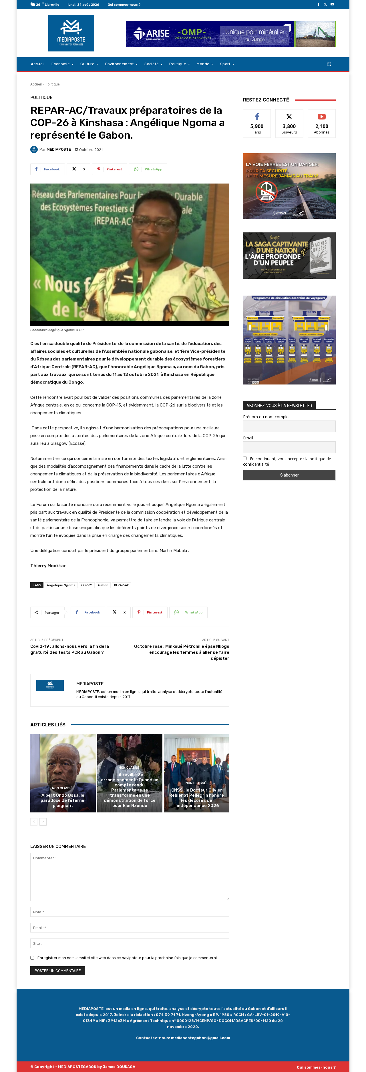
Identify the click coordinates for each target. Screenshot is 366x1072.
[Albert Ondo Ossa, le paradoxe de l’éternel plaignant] (63, 773)
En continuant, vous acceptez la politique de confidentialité (287, 461)
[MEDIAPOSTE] (34, 149)
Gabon (103, 585)
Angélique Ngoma (61, 585)
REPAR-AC (121, 585)
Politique (52, 84)
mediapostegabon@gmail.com (200, 1038)
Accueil (36, 84)
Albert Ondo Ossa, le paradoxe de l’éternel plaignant (63, 800)
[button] (329, 64)
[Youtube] (332, 4)
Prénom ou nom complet (266, 416)
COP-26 (86, 585)
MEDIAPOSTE (59, 149)
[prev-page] (33, 822)
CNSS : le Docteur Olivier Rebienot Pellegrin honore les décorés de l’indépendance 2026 (196, 798)
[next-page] (43, 822)
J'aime (257, 113)
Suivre (289, 113)
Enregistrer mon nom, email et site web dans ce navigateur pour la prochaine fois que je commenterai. (127, 958)
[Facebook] (318, 4)
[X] (325, 4)
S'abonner (322, 113)
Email (248, 438)
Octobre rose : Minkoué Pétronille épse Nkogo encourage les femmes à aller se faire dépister (181, 652)
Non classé (62, 788)
